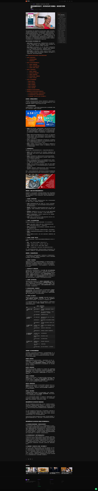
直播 (62, 1)
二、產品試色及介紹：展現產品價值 (33, 72)
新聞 (71, 1)
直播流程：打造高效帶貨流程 (31, 69)
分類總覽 (39, 483)
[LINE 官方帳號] (96, 489)
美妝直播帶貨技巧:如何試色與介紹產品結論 (33, 89)
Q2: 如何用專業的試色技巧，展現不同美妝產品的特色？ (36, 94)
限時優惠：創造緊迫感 (31, 81)
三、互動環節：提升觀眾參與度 (32, 74)
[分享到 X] (32, 459)
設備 (69, 1)
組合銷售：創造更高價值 (31, 82)
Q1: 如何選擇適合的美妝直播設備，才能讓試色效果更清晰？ (37, 92)
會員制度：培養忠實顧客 (31, 87)
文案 (67, 1)
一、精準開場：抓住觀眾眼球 (32, 71)
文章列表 (39, 482)
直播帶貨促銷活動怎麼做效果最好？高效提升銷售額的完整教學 (37, 55)
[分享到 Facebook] (28, 459)
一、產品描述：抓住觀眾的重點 (32, 64)
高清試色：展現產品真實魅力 (31, 57)
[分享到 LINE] (30, 459)
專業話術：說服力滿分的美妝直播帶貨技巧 (33, 62)
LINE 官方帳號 (39, 486)
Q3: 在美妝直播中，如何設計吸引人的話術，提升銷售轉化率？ (37, 96)
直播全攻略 (65, 1)
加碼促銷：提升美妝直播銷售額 (31, 79)
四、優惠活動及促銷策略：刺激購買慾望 (34, 76)
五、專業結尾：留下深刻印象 (32, 77)
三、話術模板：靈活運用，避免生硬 (33, 67)
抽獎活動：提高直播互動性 (32, 86)
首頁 (59, 1)
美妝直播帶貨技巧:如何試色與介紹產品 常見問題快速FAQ (35, 91)
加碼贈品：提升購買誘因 (31, 84)
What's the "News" (52, 483)
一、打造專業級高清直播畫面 (32, 59)
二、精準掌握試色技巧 (31, 60)
